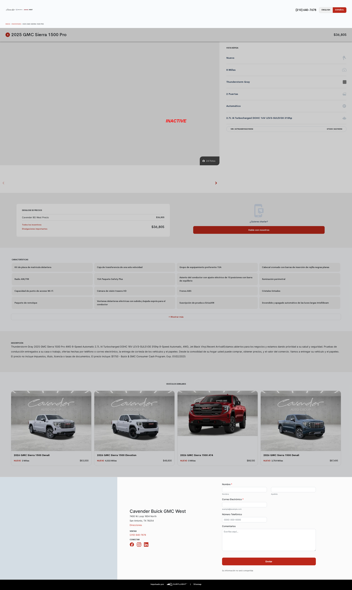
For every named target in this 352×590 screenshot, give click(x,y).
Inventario (16, 24)
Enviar (269, 561)
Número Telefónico (232, 514)
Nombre (227, 484)
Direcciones (136, 525)
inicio (8, 24)
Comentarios (229, 526)
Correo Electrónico (233, 499)
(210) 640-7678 (306, 10)
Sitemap (195, 584)
